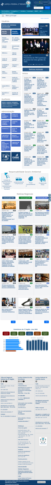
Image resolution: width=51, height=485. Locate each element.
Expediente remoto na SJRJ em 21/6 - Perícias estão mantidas (29, 149)
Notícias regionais (36, 69)
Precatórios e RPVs (5, 93)
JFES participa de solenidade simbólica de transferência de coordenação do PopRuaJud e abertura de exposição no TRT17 (41, 240)
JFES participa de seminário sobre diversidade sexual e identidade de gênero (42, 214)
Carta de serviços (4, 46)
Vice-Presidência (5, 11)
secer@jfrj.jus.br (22, 407)
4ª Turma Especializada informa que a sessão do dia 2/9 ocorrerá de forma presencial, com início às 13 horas (29, 99)
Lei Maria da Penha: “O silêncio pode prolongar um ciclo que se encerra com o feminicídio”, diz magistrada (25, 215)
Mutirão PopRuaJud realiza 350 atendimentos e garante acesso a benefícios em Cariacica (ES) (42, 263)
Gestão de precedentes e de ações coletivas (15, 79)
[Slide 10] (42, 64)
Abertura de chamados (6, 412)
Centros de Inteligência (15, 115)
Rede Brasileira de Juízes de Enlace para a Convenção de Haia (5, 146)
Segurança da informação (15, 143)
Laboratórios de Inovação (5, 136)
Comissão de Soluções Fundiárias (5, 123)
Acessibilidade (45, 2)
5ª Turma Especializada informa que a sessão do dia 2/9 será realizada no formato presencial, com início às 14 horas (42, 83)
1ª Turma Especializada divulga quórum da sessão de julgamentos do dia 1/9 (29, 125)
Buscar (35, 5)
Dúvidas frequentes (15, 72)
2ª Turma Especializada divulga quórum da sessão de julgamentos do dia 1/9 (42, 114)
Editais (4, 77)
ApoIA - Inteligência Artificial (5, 116)
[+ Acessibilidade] (49, 200)
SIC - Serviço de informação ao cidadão (16, 39)
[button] (24, 30)
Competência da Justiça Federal (5, 66)
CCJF (41, 11)
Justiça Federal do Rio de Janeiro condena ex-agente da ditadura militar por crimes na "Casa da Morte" (25, 311)
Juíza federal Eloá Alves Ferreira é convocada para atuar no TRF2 (41, 286)
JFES (48, 210)
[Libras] (49, 195)
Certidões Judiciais (14, 59)
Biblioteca (4, 53)
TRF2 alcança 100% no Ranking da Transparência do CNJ (44, 34)
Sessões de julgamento (15, 93)
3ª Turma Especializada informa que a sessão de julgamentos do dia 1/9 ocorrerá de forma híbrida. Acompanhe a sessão (29, 84)
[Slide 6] (36, 64)
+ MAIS (13, 321)
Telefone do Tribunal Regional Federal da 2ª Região (8, 392)
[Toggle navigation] (9, 15)
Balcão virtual (4, 32)
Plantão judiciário (15, 32)
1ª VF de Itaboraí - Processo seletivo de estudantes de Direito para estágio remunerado (42, 124)
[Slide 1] (28, 64)
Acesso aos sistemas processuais (9, 26)
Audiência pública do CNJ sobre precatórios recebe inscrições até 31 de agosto (29, 113)
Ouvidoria (23, 11)
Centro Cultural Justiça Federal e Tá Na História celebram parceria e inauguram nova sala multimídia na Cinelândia (8, 263)
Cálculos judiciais (14, 53)
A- (34, 2)
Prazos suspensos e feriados (15, 87)
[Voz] (49, 198)
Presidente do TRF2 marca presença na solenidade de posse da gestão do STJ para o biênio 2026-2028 (35, 61)
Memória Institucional (15, 136)
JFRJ (47, 120)
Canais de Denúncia (4, 59)
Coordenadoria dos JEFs (7, 13)
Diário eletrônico (4, 72)
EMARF (36, 11)
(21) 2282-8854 (4, 409)
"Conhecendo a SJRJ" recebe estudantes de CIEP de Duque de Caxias (25, 262)
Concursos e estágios (15, 65)
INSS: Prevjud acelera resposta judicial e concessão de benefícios (8, 311)
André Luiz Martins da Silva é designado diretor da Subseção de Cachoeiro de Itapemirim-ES (42, 311)
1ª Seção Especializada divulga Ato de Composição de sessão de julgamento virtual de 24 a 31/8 (42, 138)
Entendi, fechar (41, 482)
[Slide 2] (30, 64)
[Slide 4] (33, 64)
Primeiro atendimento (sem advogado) (5, 40)
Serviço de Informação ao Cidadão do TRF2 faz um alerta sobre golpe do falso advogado (29, 162)
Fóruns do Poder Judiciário (14, 130)
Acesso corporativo (45, 18)
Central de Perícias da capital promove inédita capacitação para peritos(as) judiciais (24, 287)
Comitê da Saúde (14, 122)
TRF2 (34, 77)
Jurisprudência (6, 86)
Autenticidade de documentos (15, 47)
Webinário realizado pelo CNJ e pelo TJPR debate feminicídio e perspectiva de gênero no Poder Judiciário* (42, 162)
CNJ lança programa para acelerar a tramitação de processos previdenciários (8, 286)
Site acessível (43, 443)
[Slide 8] (39, 64)
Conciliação (30, 11)
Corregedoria (14, 11)
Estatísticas (5, 128)
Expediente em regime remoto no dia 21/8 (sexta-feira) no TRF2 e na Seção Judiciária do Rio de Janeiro (42, 150)
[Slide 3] (31, 64)
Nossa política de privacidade (12, 484)
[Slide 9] (41, 64)
